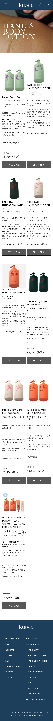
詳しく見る (14, 164)
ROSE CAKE (33, 683)
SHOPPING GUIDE (12, 666)
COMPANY (9, 672)
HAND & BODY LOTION (38, 661)
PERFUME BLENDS (35, 672)
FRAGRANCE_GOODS (35, 699)
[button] (6, 4)
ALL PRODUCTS (32, 644)
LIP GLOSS (32, 666)
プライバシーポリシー (13, 712)
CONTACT (9, 677)
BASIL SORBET (34, 694)
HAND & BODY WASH (37, 655)
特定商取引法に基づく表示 (38, 712)
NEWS (7, 644)
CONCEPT (9, 650)
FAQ (7, 661)
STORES (8, 655)
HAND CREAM (34, 650)
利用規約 (25, 712)
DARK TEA (32, 677)
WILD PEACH (33, 688)
